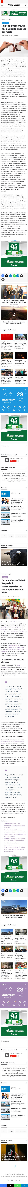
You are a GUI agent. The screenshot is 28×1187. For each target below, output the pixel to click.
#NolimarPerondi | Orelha (17, 520)
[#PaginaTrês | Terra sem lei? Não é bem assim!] (5, 515)
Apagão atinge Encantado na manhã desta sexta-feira (20, 362)
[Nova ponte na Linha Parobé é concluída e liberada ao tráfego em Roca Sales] (21, 337)
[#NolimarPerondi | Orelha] (5, 522)
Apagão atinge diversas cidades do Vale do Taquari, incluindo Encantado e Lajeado (7, 344)
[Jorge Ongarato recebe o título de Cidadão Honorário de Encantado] (21, 372)
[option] (14, 557)
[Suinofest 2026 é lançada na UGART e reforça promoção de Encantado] (7, 355)
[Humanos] (5, 494)
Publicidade (14, 240)
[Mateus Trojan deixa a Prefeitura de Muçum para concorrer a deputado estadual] (7, 372)
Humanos (13, 492)
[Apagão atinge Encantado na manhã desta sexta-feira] (21, 355)
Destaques (8, 19)
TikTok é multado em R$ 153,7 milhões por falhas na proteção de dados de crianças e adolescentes (13, 562)
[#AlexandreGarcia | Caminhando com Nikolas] (5, 508)
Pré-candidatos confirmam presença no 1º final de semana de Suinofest (18, 500)
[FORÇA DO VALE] (14, 5)
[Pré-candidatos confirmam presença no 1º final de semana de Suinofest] (5, 501)
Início (4, 19)
